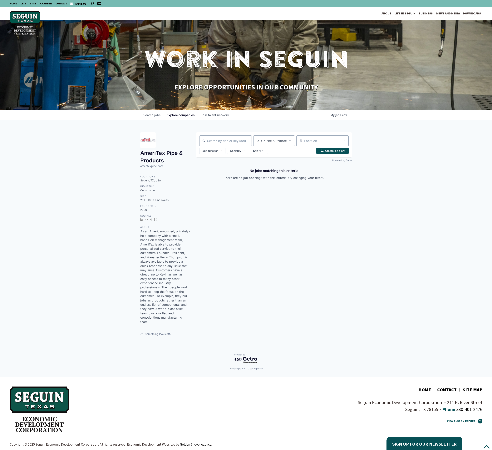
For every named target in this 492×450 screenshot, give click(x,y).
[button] (212, 151)
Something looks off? (158, 334)
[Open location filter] (343, 141)
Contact (61, 4)
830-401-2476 (468, 409)
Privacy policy (237, 368)
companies (181, 115)
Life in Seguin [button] (405, 13)
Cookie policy (255, 368)
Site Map (472, 390)
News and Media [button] (448, 13)
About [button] (386, 13)
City (23, 4)
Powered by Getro (342, 160)
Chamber (46, 4)
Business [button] (426, 13)
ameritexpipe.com (151, 166)
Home (13, 4)
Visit (33, 4)
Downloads (472, 13)
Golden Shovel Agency (195, 444)
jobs (151, 115)
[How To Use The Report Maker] (478, 421)
